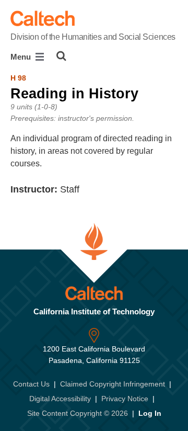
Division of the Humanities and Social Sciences (92, 36)
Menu (21, 56)
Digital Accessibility (60, 398)
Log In (149, 413)
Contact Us (31, 384)
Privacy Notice (124, 398)
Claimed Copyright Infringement (112, 384)
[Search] (61, 56)
